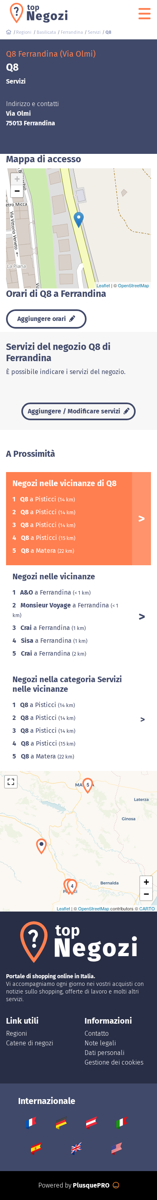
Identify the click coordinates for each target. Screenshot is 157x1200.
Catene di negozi (29, 1043)
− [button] (17, 191)
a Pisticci (39, 499)
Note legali (100, 1043)
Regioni (16, 1033)
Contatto (97, 1033)
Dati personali (104, 1053)
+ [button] (17, 179)
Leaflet (103, 285)
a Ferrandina (46, 592)
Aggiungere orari (42, 319)
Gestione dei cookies (114, 1062)
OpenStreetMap (133, 285)
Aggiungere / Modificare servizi (75, 411)
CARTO (147, 908)
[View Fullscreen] (11, 782)
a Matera (39, 550)
